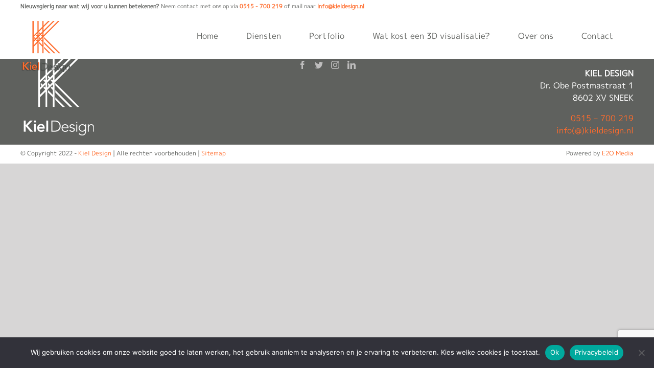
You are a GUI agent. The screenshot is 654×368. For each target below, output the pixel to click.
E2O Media (618, 153)
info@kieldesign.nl (340, 6)
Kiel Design (94, 153)
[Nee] (641, 353)
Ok (554, 352)
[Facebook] (302, 65)
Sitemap (213, 153)
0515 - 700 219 (261, 6)
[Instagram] (335, 65)
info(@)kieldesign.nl (595, 130)
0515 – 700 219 (602, 118)
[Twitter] (319, 65)
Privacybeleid (596, 352)
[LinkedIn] (351, 65)
